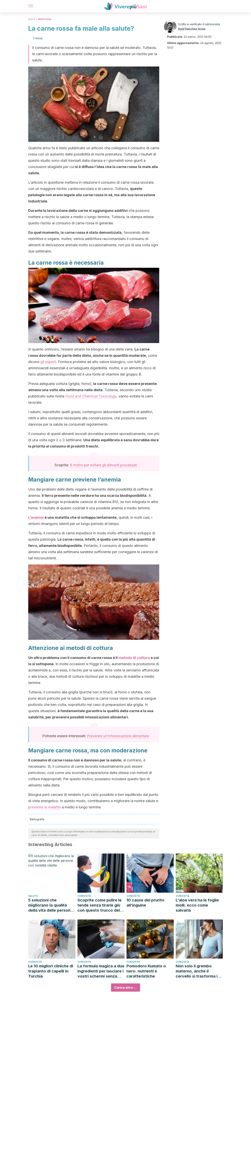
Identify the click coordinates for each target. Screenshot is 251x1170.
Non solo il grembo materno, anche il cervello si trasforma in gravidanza (198, 971)
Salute (33, 895)
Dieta (31, 19)
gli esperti (48, 362)
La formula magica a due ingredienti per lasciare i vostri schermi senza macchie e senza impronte (100, 971)
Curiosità (84, 895)
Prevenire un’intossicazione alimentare (118, 736)
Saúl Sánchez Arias (192, 29)
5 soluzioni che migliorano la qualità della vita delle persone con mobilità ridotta (50, 905)
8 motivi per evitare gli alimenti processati (103, 465)
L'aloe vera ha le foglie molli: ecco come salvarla (197, 905)
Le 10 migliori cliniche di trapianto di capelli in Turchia (50, 971)
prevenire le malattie (44, 807)
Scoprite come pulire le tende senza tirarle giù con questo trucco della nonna (100, 905)
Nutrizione (44, 19)
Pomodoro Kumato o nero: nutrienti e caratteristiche (146, 971)
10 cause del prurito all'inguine (145, 903)
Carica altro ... (125, 987)
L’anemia (36, 517)
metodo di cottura (134, 658)
